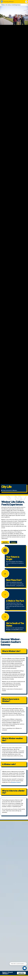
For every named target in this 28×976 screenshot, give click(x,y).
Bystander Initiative (16, 782)
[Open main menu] (26, 2)
